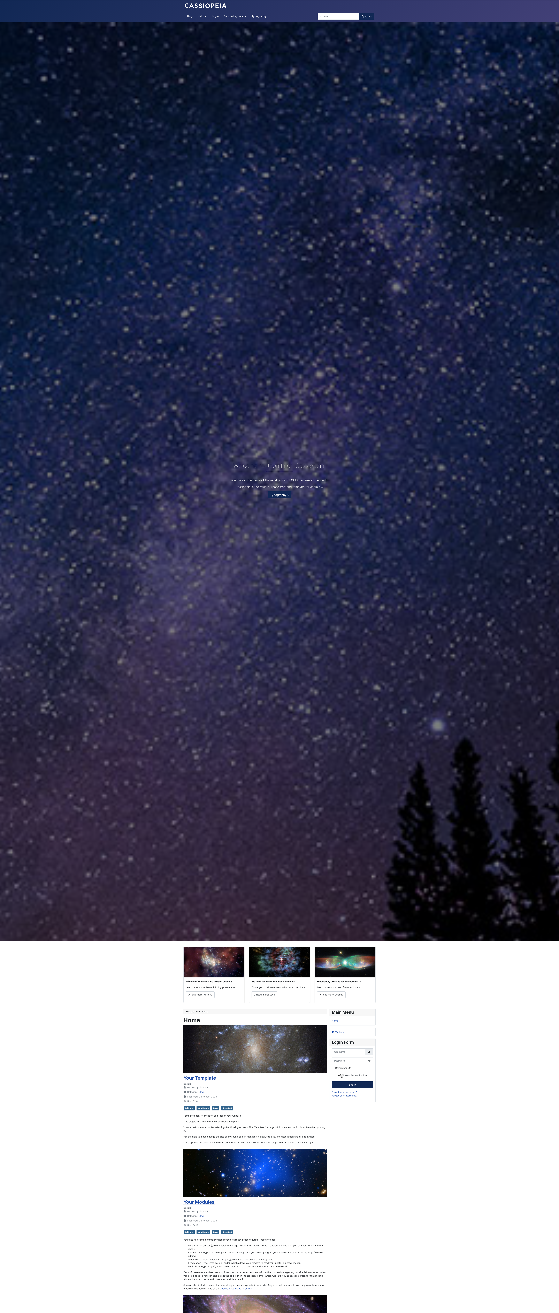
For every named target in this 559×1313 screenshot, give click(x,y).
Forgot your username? (344, 1095)
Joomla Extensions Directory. (236, 1288)
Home (335, 1020)
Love (215, 1108)
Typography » (279, 495)
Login (215, 16)
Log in (352, 1084)
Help (200, 16)
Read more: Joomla (332, 994)
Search (368, 16)
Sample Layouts (233, 16)
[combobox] (338, 16)
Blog (190, 16)
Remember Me (343, 1067)
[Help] (205, 16)
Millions (189, 1108)
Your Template (199, 1078)
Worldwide (203, 1108)
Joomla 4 (227, 1108)
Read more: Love (265, 994)
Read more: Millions (201, 994)
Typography (259, 16)
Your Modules (199, 1202)
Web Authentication (355, 1075)
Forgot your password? (344, 1092)
